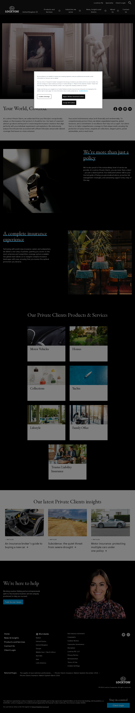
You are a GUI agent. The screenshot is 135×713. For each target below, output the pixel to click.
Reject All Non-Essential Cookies (73, 96)
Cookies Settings (44, 96)
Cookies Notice (83, 91)
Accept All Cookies (69, 102)
